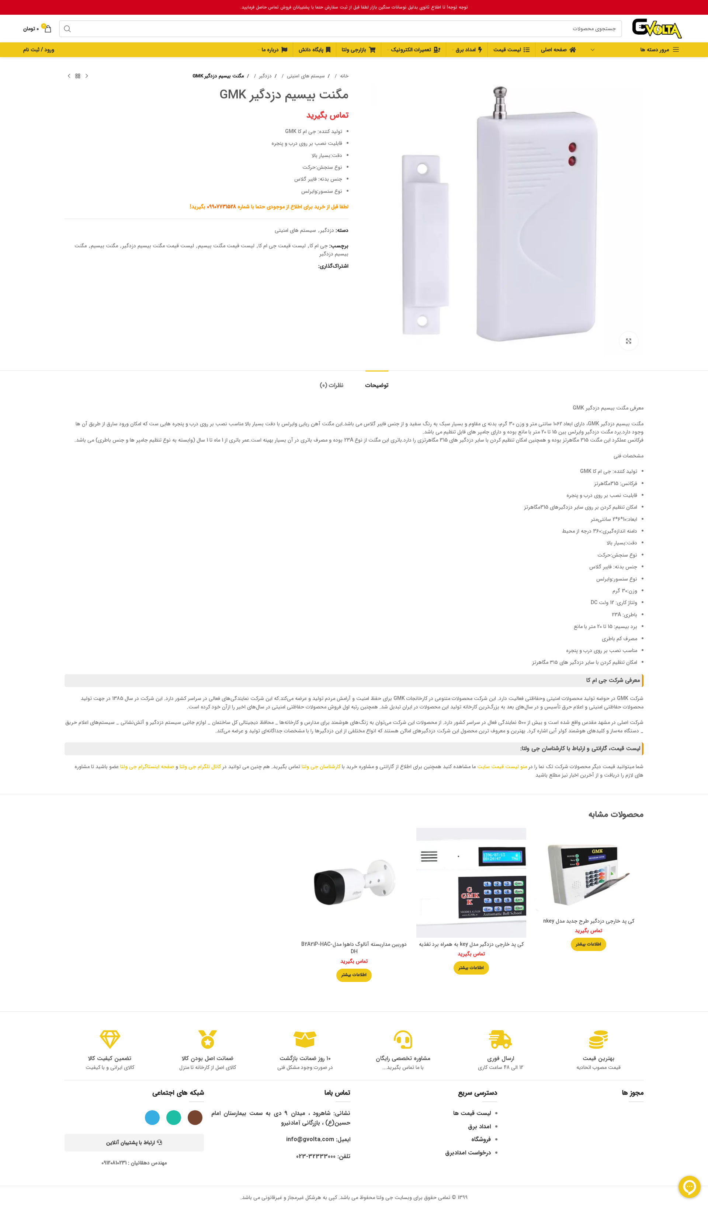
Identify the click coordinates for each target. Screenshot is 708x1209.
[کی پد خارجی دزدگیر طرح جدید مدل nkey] (588, 871)
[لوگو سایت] (657, 28)
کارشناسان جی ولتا (321, 767)
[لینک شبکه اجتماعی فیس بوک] (312, 266)
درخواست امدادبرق (468, 1152)
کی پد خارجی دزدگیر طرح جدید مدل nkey (588, 921)
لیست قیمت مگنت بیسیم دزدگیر (158, 246)
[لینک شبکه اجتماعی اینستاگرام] (195, 1117)
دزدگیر (265, 76)
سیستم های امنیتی (305, 76)
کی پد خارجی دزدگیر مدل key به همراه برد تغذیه (471, 944)
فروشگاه (481, 1139)
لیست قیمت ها (472, 1113)
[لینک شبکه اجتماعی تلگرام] (283, 266)
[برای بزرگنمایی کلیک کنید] (629, 341)
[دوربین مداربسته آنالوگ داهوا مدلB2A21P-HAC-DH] (354, 883)
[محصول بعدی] (69, 76)
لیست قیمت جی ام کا (282, 246)
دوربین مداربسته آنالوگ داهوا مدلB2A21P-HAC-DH (354, 948)
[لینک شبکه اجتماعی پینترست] (305, 266)
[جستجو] (67, 28)
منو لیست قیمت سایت (502, 767)
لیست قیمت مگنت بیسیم (226, 246)
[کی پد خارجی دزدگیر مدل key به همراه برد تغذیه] (471, 883)
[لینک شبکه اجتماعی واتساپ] (290, 266)
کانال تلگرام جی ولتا (200, 767)
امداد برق (479, 1126)
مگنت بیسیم (104, 246)
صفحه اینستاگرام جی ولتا (147, 767)
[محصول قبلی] (86, 76)
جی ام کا (319, 246)
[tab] (376, 381)
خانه (343, 76)
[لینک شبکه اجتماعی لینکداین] (298, 266)
